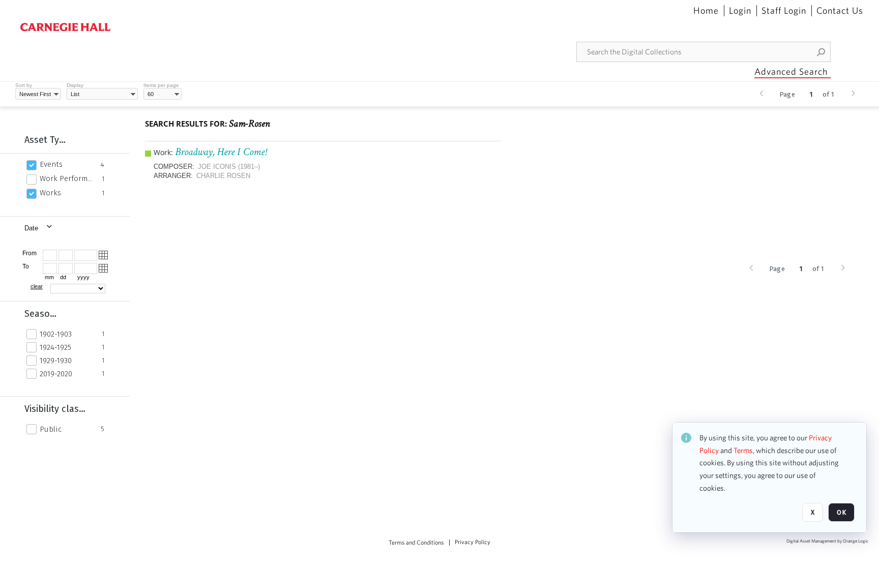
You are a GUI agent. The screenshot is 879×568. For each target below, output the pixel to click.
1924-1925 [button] (55, 347)
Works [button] (50, 192)
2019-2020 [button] (56, 373)
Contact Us (839, 10)
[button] (821, 51)
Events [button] (51, 164)
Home (706, 10)
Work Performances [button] (68, 178)
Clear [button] (37, 286)
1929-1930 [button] (56, 360)
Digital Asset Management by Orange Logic (827, 541)
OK (841, 512)
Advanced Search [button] (791, 71)
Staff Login (783, 10)
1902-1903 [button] (56, 334)
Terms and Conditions (416, 542)
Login (740, 10)
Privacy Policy (472, 542)
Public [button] (51, 429)
